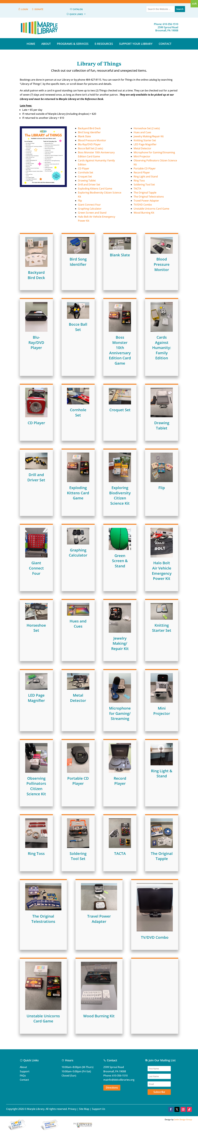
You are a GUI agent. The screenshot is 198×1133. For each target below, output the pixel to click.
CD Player (83, 168)
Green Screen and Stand (92, 212)
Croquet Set (85, 176)
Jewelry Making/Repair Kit (149, 136)
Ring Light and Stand (146, 176)
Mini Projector (142, 156)
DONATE (38, 9)
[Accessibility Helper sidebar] (194, 3)
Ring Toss (139, 180)
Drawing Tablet (87, 180)
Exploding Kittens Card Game (95, 188)
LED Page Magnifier (145, 144)
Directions (112, 1087)
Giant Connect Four (89, 204)
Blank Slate (84, 136)
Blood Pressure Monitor (92, 140)
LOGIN (24, 9)
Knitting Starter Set (145, 140)
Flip (80, 200)
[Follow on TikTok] (189, 1109)
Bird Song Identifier (89, 132)
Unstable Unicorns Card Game (151, 208)
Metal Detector (142, 148)
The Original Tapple (145, 192)
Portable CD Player (145, 168)
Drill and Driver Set (89, 184)
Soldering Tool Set (144, 184)
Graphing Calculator (89, 208)
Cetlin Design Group (183, 1119)
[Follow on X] (176, 1109)
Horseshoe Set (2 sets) (147, 128)
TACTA (137, 188)
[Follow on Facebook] (170, 1109)
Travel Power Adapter (146, 200)
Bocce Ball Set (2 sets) (90, 148)
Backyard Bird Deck (89, 128)
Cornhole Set (85, 172)
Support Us (98, 1109)
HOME (31, 44)
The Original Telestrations (149, 196)
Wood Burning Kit (144, 212)
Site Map (84, 1109)
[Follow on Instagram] (183, 1109)
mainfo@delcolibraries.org (118, 1079)
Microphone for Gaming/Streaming (154, 152)
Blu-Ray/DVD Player (89, 144)
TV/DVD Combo (143, 204)
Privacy (72, 1109)
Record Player (142, 172)
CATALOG (77, 9)
